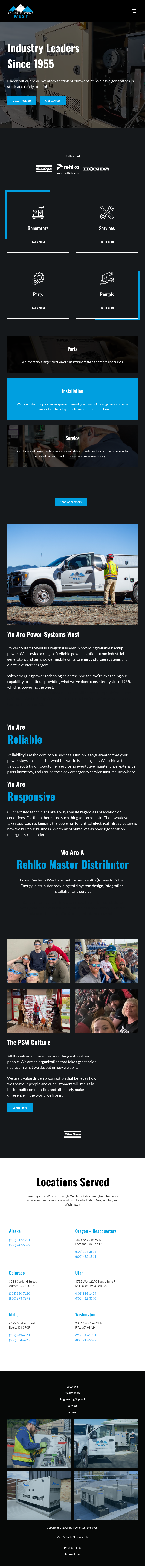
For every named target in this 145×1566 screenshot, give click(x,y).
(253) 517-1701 (19, 1240)
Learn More (20, 1107)
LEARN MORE (38, 242)
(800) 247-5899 (19, 1245)
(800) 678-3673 (19, 1298)
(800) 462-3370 (85, 1298)
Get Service (52, 100)
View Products (22, 100)
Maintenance (73, 1392)
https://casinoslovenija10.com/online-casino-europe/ (64, 907)
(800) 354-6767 (19, 1340)
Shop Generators (71, 501)
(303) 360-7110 (19, 1293)
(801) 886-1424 (85, 1293)
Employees (72, 1411)
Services (72, 1405)
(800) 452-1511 (85, 1256)
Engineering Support (72, 1399)
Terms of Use (72, 1554)
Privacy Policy (72, 1547)
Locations (73, 1386)
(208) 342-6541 (19, 1335)
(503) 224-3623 (85, 1252)
